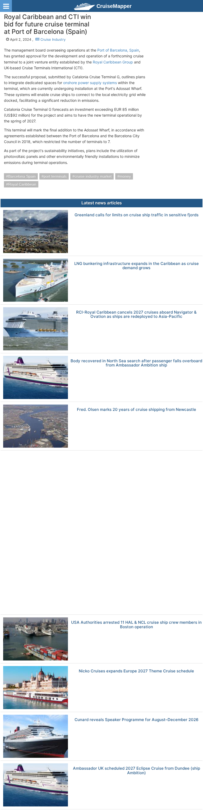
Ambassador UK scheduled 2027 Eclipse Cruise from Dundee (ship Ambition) (136, 770)
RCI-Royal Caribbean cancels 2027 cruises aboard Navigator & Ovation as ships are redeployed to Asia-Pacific (136, 314)
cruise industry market (93, 176)
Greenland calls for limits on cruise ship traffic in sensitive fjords (137, 215)
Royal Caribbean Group (113, 62)
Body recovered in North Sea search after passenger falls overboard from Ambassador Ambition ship (136, 363)
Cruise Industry (52, 39)
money (125, 176)
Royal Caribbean (22, 184)
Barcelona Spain (22, 176)
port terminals (55, 176)
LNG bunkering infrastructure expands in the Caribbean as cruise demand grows (136, 266)
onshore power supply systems (90, 82)
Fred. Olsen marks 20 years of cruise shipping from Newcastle (136, 409)
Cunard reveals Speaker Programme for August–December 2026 (137, 720)
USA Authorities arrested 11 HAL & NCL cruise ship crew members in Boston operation (136, 624)
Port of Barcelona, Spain (118, 50)
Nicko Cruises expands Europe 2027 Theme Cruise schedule (136, 671)
